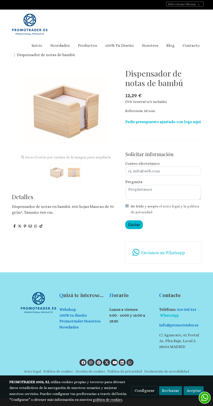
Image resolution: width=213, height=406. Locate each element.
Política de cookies (58, 371)
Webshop (67, 309)
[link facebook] (83, 362)
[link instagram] (90, 362)
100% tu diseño (73, 315)
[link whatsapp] (130, 362)
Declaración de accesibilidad (166, 371)
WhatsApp (169, 315)
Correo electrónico (142, 163)
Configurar (145, 390)
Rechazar (170, 390)
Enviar (134, 224)
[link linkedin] (122, 362)
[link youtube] (115, 362)
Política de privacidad (125, 371)
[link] (29, 24)
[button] (112, 110)
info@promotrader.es (178, 325)
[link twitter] (106, 362)
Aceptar (194, 390)
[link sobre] (32, 302)
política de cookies (107, 400)
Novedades (69, 327)
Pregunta (133, 182)
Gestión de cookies (90, 371)
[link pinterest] (99, 362)
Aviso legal (32, 371)
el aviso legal (170, 206)
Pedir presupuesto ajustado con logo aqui (163, 122)
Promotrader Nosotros (79, 321)
